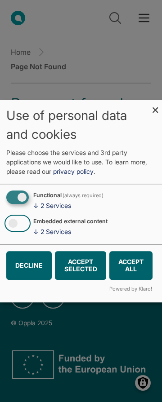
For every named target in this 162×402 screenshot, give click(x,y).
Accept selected (80, 265)
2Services (52, 206)
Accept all (131, 265)
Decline (29, 265)
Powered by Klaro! (130, 289)
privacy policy (73, 172)
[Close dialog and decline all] (155, 105)
